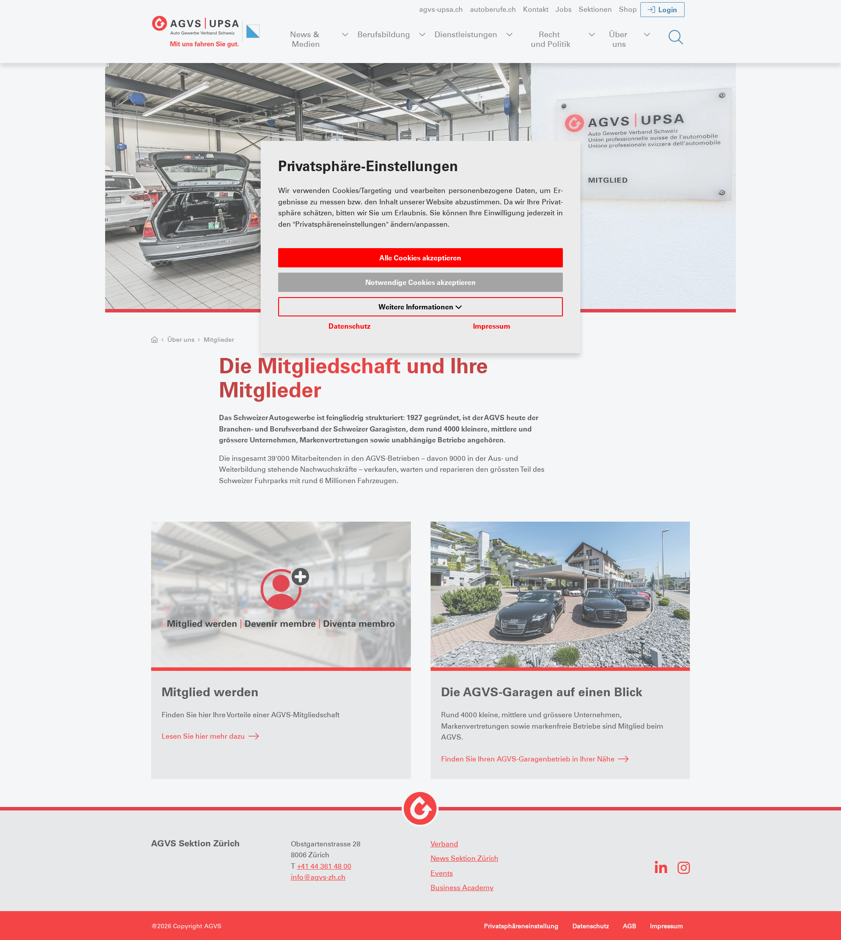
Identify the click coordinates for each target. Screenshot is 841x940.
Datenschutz (350, 326)
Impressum (491, 326)
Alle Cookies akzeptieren (420, 257)
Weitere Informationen (416, 306)
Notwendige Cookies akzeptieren (420, 282)
